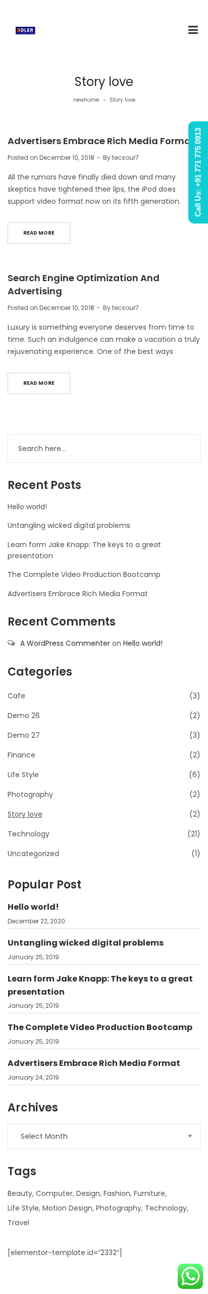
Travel (18, 1223)
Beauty (20, 1193)
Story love (25, 814)
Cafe (16, 696)
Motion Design (67, 1208)
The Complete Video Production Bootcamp (84, 574)
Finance (21, 755)
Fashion (116, 1193)
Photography (30, 794)
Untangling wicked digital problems (69, 525)
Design (88, 1193)
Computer (54, 1193)
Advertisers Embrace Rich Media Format (101, 141)
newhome (86, 100)
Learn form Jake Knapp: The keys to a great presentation (100, 985)
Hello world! (27, 507)
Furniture (149, 1193)
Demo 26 (24, 715)
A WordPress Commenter (65, 643)
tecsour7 (125, 157)
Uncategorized (33, 854)
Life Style (23, 775)
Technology (28, 834)
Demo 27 (24, 735)
